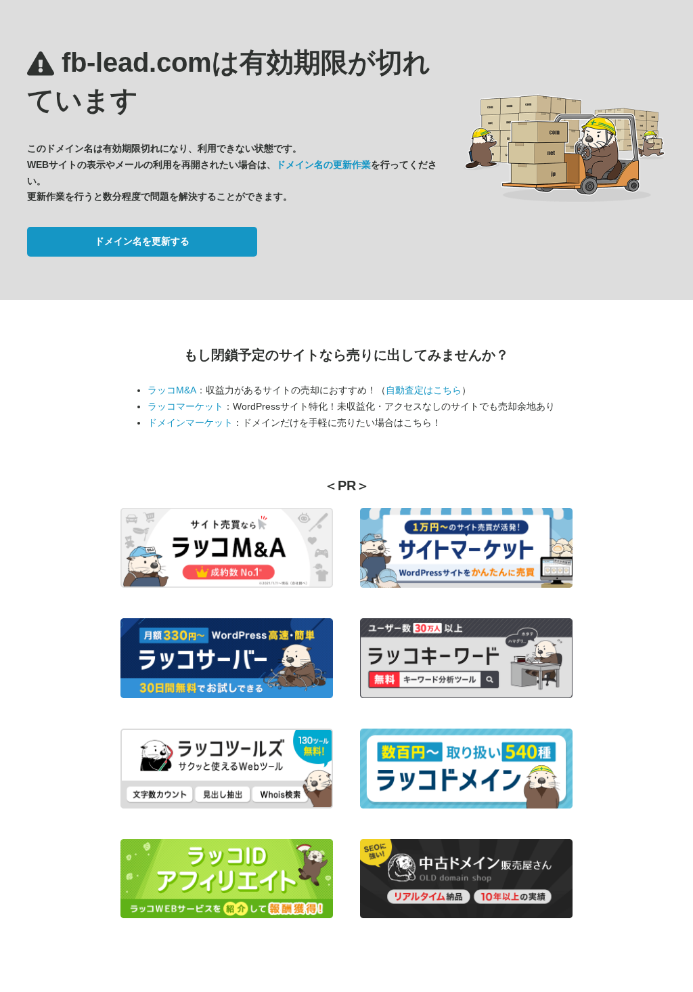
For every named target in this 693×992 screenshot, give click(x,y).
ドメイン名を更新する (142, 241)
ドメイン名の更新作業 (323, 164)
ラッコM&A (172, 390)
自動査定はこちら (424, 390)
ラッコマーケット (185, 406)
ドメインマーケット (190, 422)
